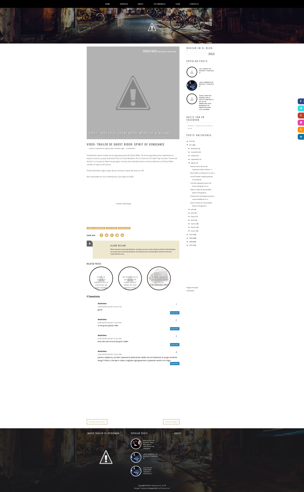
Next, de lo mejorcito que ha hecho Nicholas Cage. (159, 281)
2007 (190, 245)
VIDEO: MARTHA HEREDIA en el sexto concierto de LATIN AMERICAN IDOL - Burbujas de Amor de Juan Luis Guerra (206, 102)
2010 (190, 234)
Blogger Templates (141, 488)
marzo (193, 224)
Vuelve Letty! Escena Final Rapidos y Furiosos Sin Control (148, 444)
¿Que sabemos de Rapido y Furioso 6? (206, 84)
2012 (190, 141)
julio (192, 209)
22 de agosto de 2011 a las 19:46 (110, 354)
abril (192, 220)
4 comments (130, 148)
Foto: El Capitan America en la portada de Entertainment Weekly (101, 283)
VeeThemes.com (164, 488)
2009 (190, 238)
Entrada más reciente (97, 422)
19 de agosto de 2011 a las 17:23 (110, 307)
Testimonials (160, 4)
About (141, 4)
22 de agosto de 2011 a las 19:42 (110, 339)
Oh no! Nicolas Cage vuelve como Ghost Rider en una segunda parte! (130, 282)
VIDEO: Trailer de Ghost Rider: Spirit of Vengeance (130, 133)
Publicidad (190, 291)
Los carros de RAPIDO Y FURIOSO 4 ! (206, 71)
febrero (193, 227)
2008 (190, 242)
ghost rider (110, 148)
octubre (193, 156)
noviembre (195, 152)
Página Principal (192, 287)
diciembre (194, 148)
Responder (174, 313)
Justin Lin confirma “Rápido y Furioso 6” (147, 471)
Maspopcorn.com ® (159, 485)
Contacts (194, 4)
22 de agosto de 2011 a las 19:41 (110, 323)
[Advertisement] (130, 410)
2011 (190, 145)
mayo (193, 216)
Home (107, 4)
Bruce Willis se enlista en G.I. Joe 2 (202, 173)
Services (124, 4)
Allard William (118, 245)
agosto (193, 163)
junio (192, 213)
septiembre (195, 159)
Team (178, 4)
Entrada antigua (171, 422)
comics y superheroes (97, 148)
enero (193, 231)
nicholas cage (119, 148)
